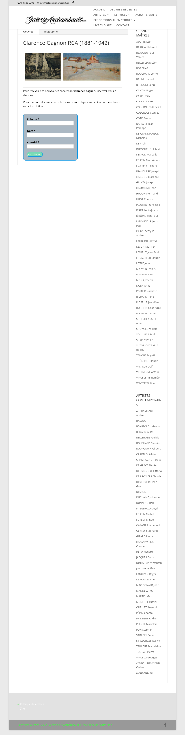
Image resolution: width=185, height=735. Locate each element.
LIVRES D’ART (102, 25)
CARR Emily (143, 96)
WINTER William (146, 383)
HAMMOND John (146, 188)
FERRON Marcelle (146, 154)
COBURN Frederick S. (149, 107)
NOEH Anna (143, 285)
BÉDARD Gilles (145, 432)
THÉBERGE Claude (147, 361)
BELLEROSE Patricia (148, 437)
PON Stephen (144, 629)
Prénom (33, 119)
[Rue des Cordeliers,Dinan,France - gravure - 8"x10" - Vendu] (43, 67)
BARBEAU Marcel (146, 47)
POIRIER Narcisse (146, 291)
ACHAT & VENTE (146, 15)
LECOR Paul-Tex (145, 246)
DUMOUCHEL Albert (148, 149)
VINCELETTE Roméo (148, 377)
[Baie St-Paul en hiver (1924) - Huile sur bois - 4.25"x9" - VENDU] (92, 67)
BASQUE (141, 420)
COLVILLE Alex (144, 101)
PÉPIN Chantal (144, 613)
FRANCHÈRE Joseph (148, 171)
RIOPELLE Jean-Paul (148, 302)
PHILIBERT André (146, 618)
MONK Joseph (144, 280)
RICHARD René (145, 296)
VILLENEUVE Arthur (147, 372)
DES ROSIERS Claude (148, 476)
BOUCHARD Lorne (147, 73)
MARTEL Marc (144, 596)
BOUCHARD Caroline (148, 443)
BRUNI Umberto (145, 79)
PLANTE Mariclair (146, 624)
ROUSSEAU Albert (147, 313)
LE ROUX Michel (145, 579)
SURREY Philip (144, 340)
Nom (31, 131)
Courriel (33, 142)
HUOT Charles (144, 199)
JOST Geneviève (145, 568)
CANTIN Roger (144, 90)
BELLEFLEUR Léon (146, 62)
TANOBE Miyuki (145, 355)
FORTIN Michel (145, 514)
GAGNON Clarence (147, 177)
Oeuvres (28, 31)
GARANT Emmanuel (148, 525)
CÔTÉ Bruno (143, 118)
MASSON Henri (145, 274)
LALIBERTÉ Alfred (146, 241)
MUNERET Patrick (146, 602)
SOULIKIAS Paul (145, 334)
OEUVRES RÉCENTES (123, 9)
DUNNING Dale (145, 503)
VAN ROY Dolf (144, 366)
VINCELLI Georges (146, 657)
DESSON (141, 492)
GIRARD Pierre (144, 536)
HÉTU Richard (144, 551)
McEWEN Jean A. (146, 269)
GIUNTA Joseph (145, 182)
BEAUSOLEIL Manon (148, 426)
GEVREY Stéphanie (147, 530)
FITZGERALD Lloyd (147, 508)
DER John (141, 143)
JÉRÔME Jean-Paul (147, 215)
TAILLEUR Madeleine (148, 646)
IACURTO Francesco (148, 204)
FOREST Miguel (145, 519)
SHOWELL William (147, 328)
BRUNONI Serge (146, 85)
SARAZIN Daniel (145, 635)
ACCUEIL (99, 9)
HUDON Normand (147, 193)
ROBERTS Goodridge (148, 308)
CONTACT (122, 25)
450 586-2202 (27, 2)
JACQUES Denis (145, 557)
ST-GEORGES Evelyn (148, 640)
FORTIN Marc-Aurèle (148, 160)
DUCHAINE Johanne (148, 497)
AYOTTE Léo (143, 41)
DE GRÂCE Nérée (146, 465)
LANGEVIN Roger (146, 574)
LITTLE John (143, 263)
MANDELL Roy (144, 590)
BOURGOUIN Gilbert (148, 448)
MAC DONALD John (147, 585)
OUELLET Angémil (147, 607)
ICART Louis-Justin (147, 210)
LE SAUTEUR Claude (148, 258)
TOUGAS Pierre (145, 652)
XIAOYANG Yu (144, 673)
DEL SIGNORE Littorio (149, 471)
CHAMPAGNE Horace (148, 459)
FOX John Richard (146, 165)
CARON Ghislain (146, 454)
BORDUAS (142, 68)
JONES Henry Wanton (149, 563)
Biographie (51, 31)
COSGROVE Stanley (147, 112)
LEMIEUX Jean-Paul (147, 252)
